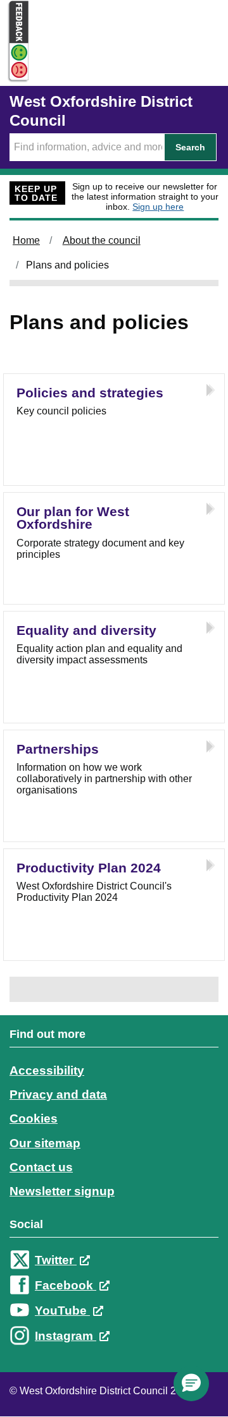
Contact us (41, 1167)
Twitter (56, 1260)
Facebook (65, 1285)
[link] (114, 1197)
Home (26, 240)
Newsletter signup (62, 1191)
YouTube (62, 1310)
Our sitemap (45, 1143)
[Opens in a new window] (14, 70)
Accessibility (47, 1070)
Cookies (34, 1118)
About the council (102, 240)
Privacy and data (58, 1094)
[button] (191, 1383)
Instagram (65, 1335)
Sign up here (158, 207)
